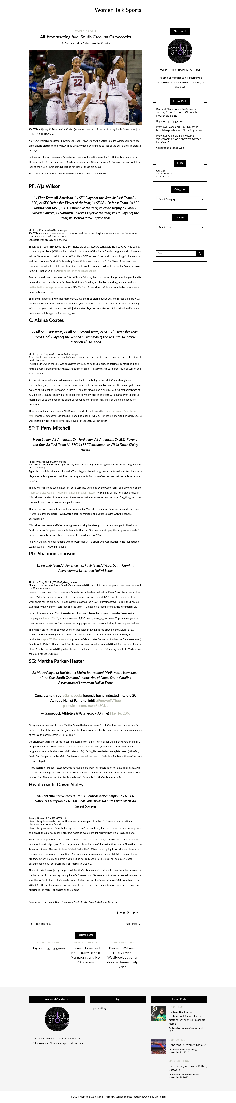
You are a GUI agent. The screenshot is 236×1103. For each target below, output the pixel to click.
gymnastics (177, 1040)
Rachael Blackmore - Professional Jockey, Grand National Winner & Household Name (176, 112)
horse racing (178, 1007)
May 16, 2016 (120, 713)
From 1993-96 (50, 618)
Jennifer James (179, 1028)
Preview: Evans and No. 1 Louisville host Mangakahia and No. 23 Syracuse (179, 128)
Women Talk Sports (118, 10)
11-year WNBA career (52, 639)
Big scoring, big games (49, 948)
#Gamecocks (72, 695)
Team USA (103, 649)
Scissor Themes (124, 1097)
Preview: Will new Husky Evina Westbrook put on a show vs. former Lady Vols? (122, 958)
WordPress (160, 1097)
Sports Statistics (165, 174)
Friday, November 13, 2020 (96, 43)
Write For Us (163, 177)
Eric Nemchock (72, 43)
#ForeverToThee (108, 700)
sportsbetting (99, 1008)
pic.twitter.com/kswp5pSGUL (85, 706)
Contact (160, 171)
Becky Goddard (179, 1050)
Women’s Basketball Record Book (76, 747)
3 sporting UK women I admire (187, 1045)
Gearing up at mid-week (170, 147)
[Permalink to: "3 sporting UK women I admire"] (158, 1046)
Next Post (131, 924)
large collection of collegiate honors (77, 271)
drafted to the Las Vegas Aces (44, 287)
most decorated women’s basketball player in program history (62, 493)
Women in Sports (85, 31)
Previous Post (42, 924)
